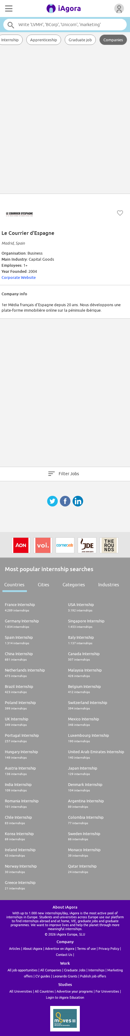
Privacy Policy (109, 948)
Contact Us (64, 954)
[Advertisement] (65, 120)
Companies (113, 39)
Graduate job (80, 39)
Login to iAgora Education (65, 997)
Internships (96, 970)
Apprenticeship (43, 39)
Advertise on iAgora (59, 948)
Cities (43, 584)
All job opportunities (22, 970)
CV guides (42, 976)
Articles (14, 948)
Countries (14, 584)
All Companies (50, 970)
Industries (108, 584)
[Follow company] (120, 213)
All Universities (20, 991)
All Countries (44, 991)
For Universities (107, 991)
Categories (74, 584)
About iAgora (32, 948)
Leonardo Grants (65, 976)
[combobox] (65, 24)
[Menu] (8, 8)
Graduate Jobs (75, 970)
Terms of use (86, 948)
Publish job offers (93, 976)
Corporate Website (19, 277)
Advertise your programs (75, 991)
